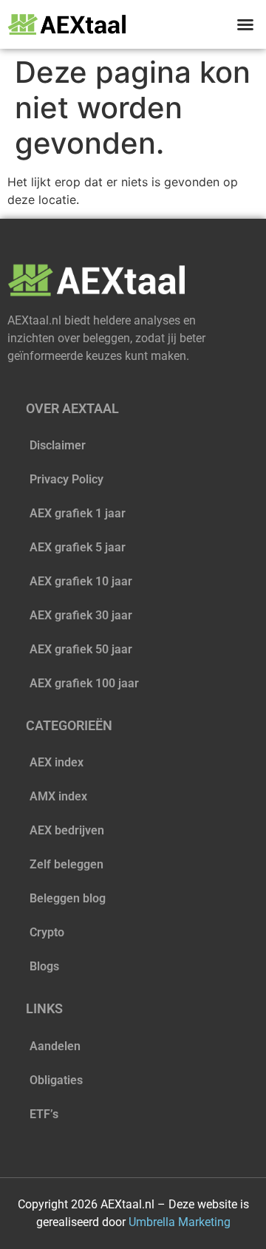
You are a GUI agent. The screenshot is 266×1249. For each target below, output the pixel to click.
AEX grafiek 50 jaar (81, 649)
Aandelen (55, 1046)
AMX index (58, 796)
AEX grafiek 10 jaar (81, 581)
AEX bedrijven (67, 830)
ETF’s (44, 1114)
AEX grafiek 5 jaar (78, 547)
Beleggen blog (68, 898)
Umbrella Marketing (180, 1222)
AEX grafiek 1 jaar (78, 513)
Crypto (47, 932)
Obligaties (56, 1080)
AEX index (56, 762)
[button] (245, 24)
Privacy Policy (66, 479)
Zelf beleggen (66, 864)
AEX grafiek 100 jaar (84, 683)
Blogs (44, 966)
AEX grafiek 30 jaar (81, 615)
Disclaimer (58, 445)
